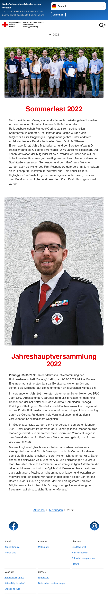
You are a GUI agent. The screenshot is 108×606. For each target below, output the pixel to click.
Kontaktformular (12, 547)
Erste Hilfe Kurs (12, 588)
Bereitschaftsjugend (14, 577)
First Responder (80, 552)
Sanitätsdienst (79, 547)
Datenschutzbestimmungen (51, 583)
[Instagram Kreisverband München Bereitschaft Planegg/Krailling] (94, 525)
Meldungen (43, 547)
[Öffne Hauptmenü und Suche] (102, 25)
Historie (75, 563)
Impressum (43, 577)
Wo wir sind (10, 552)
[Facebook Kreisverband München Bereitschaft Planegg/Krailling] (13, 525)
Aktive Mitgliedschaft (14, 583)
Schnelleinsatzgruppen (83, 558)
